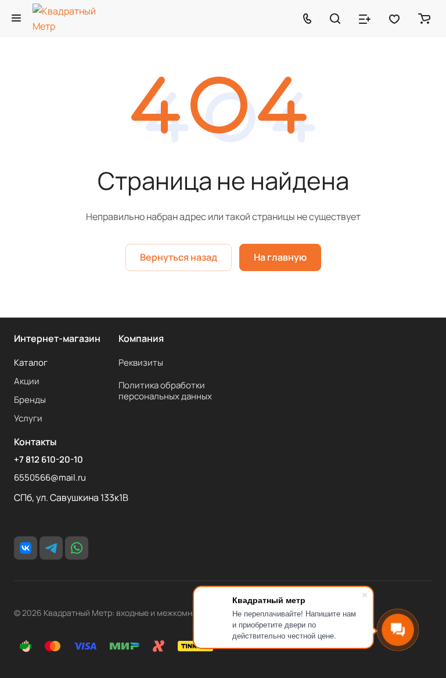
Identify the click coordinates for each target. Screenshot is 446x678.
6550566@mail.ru (50, 477)
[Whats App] (76, 548)
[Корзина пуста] (424, 18)
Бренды (30, 400)
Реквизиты (140, 362)
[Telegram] (51, 548)
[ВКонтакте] (25, 548)
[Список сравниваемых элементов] (365, 18)
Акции (26, 381)
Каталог (31, 362)
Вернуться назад (178, 257)
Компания (141, 338)
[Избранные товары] (394, 18)
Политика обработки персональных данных (165, 390)
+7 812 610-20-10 (48, 460)
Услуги (28, 418)
